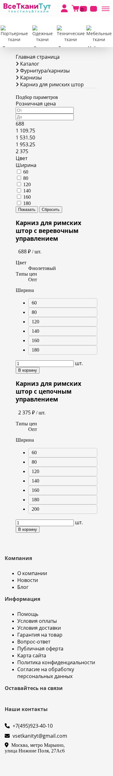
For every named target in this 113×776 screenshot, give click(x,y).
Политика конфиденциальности (56, 662)
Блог (23, 587)
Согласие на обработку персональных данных (45, 673)
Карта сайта (31, 655)
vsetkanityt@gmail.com (39, 735)
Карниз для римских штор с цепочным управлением (48, 391)
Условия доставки (39, 627)
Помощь (27, 614)
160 (27, 197)
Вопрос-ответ (33, 641)
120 (27, 184)
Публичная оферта (40, 648)
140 (27, 190)
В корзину (27, 370)
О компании (32, 573)
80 (25, 178)
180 (27, 203)
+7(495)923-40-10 (32, 725)
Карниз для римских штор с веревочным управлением (48, 230)
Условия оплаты (37, 620)
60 (25, 172)
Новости (27, 580)
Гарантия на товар (39, 634)
